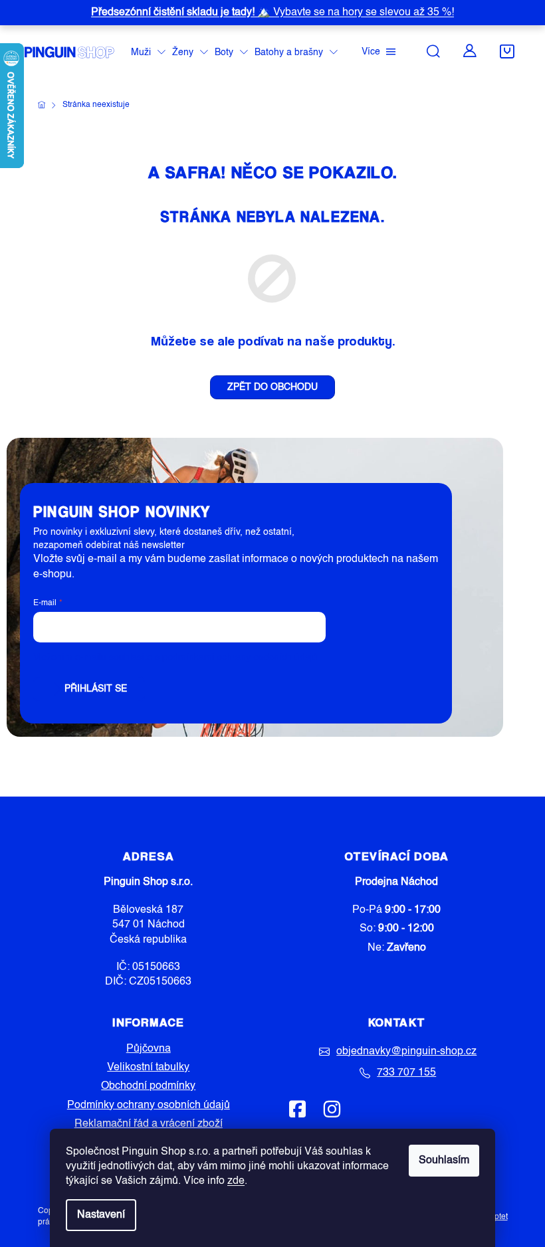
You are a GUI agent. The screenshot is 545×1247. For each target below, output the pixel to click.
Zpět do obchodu (272, 387)
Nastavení (101, 1215)
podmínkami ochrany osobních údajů (240, 657)
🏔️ (272, 12)
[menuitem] (148, 52)
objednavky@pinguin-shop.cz (406, 1051)
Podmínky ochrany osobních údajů (148, 1105)
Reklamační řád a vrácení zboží (148, 1124)
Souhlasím (444, 1160)
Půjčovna (148, 1049)
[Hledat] (433, 51)
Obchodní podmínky (148, 1086)
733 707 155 (406, 1073)
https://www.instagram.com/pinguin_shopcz (332, 1109)
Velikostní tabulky (148, 1067)
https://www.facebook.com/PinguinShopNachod (298, 1109)
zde (236, 1181)
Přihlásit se (95, 689)
